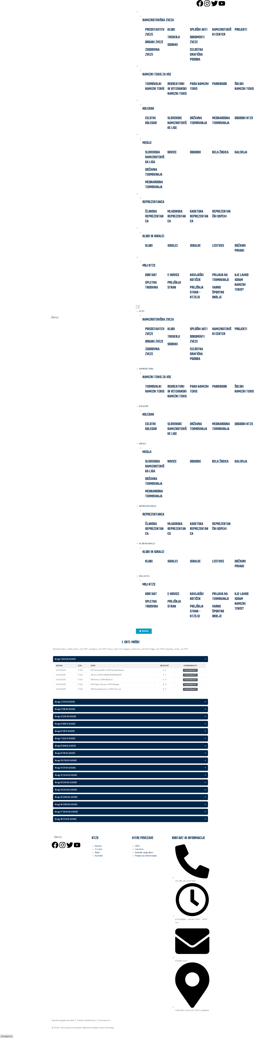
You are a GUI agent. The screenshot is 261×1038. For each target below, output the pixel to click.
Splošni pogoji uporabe (63, 1020)
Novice (172, 152)
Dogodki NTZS (244, 118)
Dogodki (195, 152)
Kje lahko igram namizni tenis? (241, 282)
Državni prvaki (240, 248)
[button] (138, 306)
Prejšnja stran (174, 285)
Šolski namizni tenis (244, 86)
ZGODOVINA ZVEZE (152, 52)
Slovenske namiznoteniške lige (177, 123)
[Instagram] (207, 3)
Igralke (195, 246)
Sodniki (172, 45)
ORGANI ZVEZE (154, 42)
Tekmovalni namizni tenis (154, 86)
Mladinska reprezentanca (176, 216)
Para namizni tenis (199, 86)
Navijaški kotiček (197, 277)
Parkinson (219, 84)
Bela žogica (220, 152)
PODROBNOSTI (190, 670)
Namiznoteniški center (221, 32)
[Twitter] (214, 3)
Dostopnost (104, 1020)
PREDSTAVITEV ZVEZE (154, 32)
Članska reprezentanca (154, 216)
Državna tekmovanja (198, 120)
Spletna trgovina (151, 285)
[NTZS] (67, 317)
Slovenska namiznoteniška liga (154, 157)
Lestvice (218, 246)
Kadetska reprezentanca (199, 216)
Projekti (241, 30)
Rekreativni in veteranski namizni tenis (177, 89)
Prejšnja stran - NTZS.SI (196, 292)
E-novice (173, 275)
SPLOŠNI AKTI (198, 30)
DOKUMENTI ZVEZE (197, 39)
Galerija (241, 152)
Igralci (172, 246)
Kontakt (151, 275)
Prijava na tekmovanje (220, 277)
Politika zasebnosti (86, 1020)
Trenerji (173, 37)
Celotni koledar (151, 120)
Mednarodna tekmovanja (221, 120)
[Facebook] (199, 3)
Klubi (171, 30)
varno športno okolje (218, 292)
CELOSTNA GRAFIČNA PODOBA (196, 54)
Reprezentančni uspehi (221, 214)
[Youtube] (221, 3)
